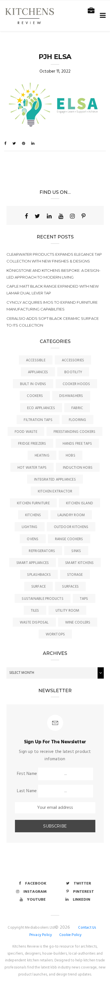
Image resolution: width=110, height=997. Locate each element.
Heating (42, 456)
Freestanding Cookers (75, 432)
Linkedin (81, 899)
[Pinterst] (83, 216)
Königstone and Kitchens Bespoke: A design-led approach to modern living (53, 273)
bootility (73, 372)
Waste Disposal (34, 622)
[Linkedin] (49, 216)
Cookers (35, 396)
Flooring (77, 420)
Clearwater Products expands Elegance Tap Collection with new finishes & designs (54, 257)
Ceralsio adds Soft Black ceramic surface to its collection (52, 321)
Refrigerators (42, 551)
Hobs (70, 456)
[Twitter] (37, 216)
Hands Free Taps (77, 444)
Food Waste (26, 432)
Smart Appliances (32, 563)
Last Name (27, 791)
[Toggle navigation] (102, 16)
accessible (35, 360)
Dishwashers (71, 396)
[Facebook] (26, 216)
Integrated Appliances (55, 480)
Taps (84, 599)
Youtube (36, 899)
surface (38, 587)
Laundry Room (71, 515)
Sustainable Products (42, 599)
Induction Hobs (78, 468)
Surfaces (70, 587)
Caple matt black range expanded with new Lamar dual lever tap (52, 289)
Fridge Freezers (32, 444)
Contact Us (87, 928)
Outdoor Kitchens (71, 527)
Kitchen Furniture (33, 503)
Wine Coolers (78, 622)
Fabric (77, 408)
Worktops (55, 634)
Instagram (35, 892)
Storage (75, 575)
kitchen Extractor (55, 491)
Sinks (76, 551)
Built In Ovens (33, 384)
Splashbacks (38, 575)
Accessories (73, 360)
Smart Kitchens (79, 563)
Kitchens (33, 515)
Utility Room (68, 611)
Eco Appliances (41, 408)
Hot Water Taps (32, 468)
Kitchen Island (79, 503)
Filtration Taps (38, 420)
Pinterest (83, 892)
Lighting (30, 527)
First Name (27, 773)
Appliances (38, 372)
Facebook (35, 883)
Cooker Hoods (76, 384)
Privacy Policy (40, 935)
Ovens (32, 539)
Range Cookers (69, 539)
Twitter (82, 883)
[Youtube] (60, 216)
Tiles (35, 611)
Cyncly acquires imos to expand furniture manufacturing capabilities (52, 305)
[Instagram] (72, 216)
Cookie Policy (70, 935)
